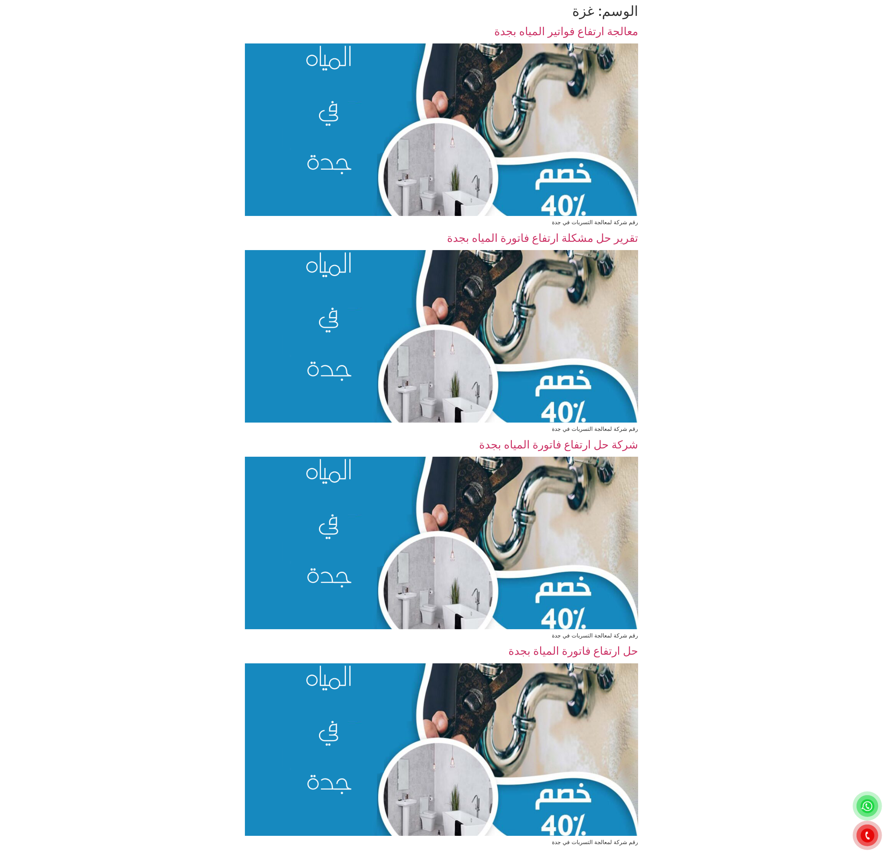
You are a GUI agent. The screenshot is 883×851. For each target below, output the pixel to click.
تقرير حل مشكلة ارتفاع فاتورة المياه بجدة (542, 238)
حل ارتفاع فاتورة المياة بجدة (573, 650)
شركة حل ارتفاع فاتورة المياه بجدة (558, 444)
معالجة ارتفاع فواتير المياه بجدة (566, 31)
